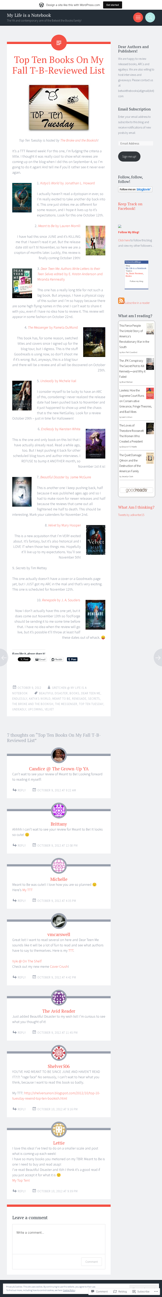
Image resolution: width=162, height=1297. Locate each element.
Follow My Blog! (128, 232)
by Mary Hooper (64, 525)
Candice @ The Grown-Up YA (59, 769)
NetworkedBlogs (133, 262)
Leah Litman (127, 417)
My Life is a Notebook (29, 15)
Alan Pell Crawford (129, 352)
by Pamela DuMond (53, 327)
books (74, 693)
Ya (127, 273)
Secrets (94, 698)
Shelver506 (59, 1066)
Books (129, 276)
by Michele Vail (58, 381)
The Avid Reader (58, 1011)
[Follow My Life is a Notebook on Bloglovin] (135, 191)
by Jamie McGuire (65, 477)
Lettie (59, 1143)
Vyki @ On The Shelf (26, 961)
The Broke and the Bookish (79, 140)
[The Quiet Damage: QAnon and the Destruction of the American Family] (150, 463)
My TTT (27, 890)
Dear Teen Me (90, 693)
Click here (124, 240)
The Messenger (66, 704)
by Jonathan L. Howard (67, 183)
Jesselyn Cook (127, 476)
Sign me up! (129, 156)
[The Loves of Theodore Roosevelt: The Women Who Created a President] (150, 433)
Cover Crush (59, 966)
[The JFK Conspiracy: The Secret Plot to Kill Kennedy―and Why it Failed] (150, 369)
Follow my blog (136, 281)
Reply (22, 790)
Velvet (49, 709)
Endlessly (19, 698)
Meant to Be (61, 698)
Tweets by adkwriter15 (131, 515)
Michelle (58, 879)
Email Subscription (134, 109)
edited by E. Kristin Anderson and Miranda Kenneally (70, 274)
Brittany (59, 824)
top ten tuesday (91, 704)
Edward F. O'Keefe (129, 446)
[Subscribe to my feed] (121, 303)
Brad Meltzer (127, 382)
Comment (91, 1261)
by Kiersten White (60, 429)
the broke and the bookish (32, 704)
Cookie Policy (69, 1290)
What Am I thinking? (136, 507)
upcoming (35, 709)
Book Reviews (136, 273)
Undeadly (19, 709)
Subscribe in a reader (137, 303)
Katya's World (40, 698)
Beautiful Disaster (53, 693)
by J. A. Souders (61, 600)
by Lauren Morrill (59, 226)
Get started (112, 4)
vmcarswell (58, 934)
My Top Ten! (21, 1180)
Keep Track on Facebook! (130, 206)
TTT (70, 950)
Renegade (79, 698)
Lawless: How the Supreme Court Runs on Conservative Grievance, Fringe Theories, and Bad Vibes (135, 401)
